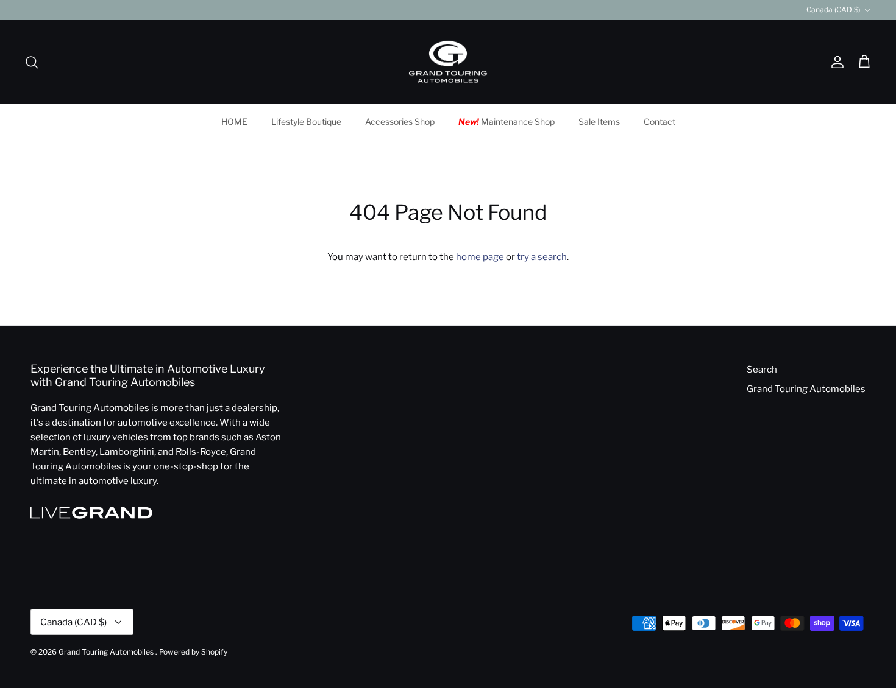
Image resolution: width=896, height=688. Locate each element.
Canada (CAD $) (833, 9)
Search (762, 369)
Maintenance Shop (506, 121)
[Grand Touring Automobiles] (448, 62)
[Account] (835, 62)
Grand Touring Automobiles (806, 389)
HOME (234, 121)
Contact (659, 121)
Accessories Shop (400, 121)
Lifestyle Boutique (306, 121)
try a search (542, 256)
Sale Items (599, 121)
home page (480, 256)
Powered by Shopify (193, 651)
